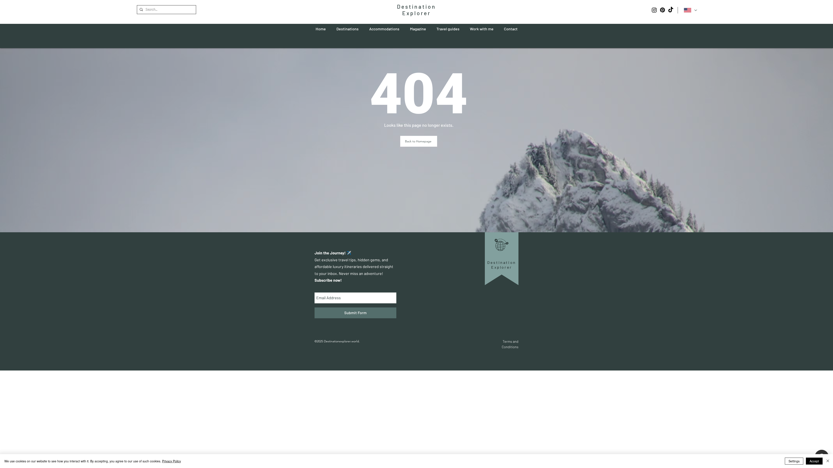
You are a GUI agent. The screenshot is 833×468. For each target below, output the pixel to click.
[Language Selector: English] (690, 10)
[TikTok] (670, 10)
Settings (794, 461)
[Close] (827, 461)
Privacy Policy (171, 461)
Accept (814, 461)
